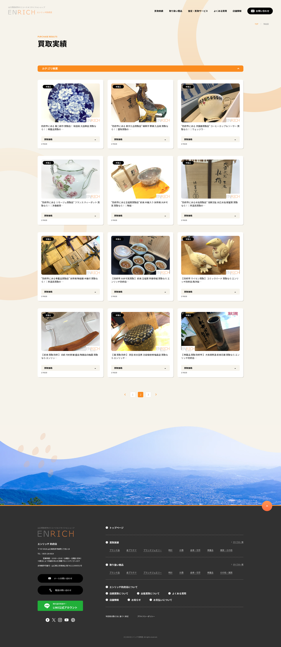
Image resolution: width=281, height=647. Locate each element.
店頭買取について (118, 593)
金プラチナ (131, 550)
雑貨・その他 (226, 550)
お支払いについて (162, 600)
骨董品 (210, 550)
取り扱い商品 (175, 10)
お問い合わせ (262, 10)
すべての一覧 (238, 542)
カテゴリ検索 (50, 68)
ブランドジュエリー (152, 550)
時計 (170, 550)
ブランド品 (114, 550)
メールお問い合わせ (63, 578)
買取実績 (158, 10)
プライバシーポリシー (146, 616)
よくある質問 (220, 10)
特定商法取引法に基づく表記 (117, 616)
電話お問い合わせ (63, 590)
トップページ (116, 527)
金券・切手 (195, 550)
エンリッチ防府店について (123, 587)
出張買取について (150, 593)
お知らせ (136, 600)
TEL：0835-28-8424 (46, 553)
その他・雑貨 (226, 572)
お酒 (181, 550)
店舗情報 (237, 10)
